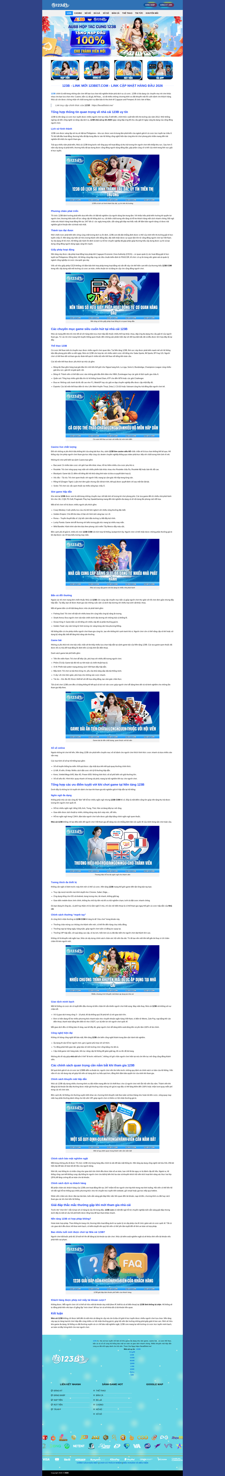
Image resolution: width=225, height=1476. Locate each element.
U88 (132, 1375)
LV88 (132, 1366)
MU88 (132, 1361)
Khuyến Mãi (152, 13)
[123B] (60, 5)
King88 (132, 1352)
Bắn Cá (116, 13)
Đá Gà (97, 13)
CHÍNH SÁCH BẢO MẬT (87, 1463)
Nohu (132, 1372)
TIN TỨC (139, 13)
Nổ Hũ (88, 13)
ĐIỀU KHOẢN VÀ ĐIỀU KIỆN (135, 1463)
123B (69, 13)
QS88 (132, 1369)
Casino (78, 13)
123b (95, 1341)
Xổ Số (106, 13)
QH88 (132, 1363)
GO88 (132, 1358)
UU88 (138, 1349)
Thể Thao (127, 13)
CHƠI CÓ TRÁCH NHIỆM (110, 1463)
